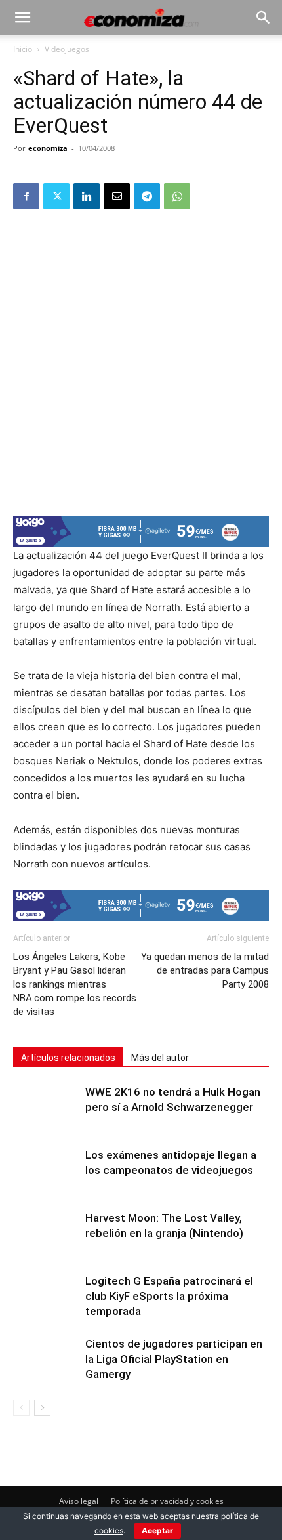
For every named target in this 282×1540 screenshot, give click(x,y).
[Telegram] (147, 196)
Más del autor (160, 1057)
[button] (22, 17)
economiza (48, 148)
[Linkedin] (86, 196)
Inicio (22, 48)
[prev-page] (21, 1408)
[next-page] (42, 1408)
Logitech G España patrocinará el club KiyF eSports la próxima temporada (169, 1296)
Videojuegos (67, 48)
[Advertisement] (141, 361)
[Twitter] (56, 196)
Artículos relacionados (68, 1057)
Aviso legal (78, 1501)
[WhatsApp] (177, 196)
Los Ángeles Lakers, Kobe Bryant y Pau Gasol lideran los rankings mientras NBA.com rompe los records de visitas (74, 984)
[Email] (117, 196)
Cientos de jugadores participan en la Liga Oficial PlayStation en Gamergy (173, 1359)
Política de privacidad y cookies (167, 1501)
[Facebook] (26, 196)
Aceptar (157, 1530)
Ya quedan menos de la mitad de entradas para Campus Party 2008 (205, 970)
